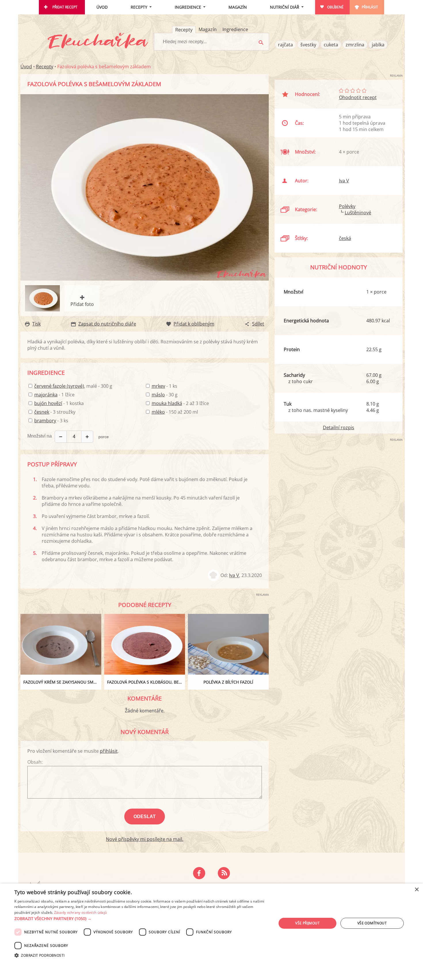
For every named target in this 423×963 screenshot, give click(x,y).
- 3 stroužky (54, 412)
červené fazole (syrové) (59, 386)
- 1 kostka (59, 403)
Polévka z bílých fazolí (228, 682)
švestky (308, 44)
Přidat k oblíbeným (194, 324)
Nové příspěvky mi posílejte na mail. (144, 839)
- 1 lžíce (54, 394)
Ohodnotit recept (358, 97)
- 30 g (165, 394)
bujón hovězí (48, 403)
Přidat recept (64, 7)
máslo (158, 394)
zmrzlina (355, 44)
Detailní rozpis (338, 427)
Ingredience (188, 7)
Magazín (237, 7)
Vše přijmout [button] (307, 923)
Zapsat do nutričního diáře (107, 324)
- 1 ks (164, 386)
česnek (41, 412)
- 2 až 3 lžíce (180, 403)
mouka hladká (167, 403)
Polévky (347, 206)
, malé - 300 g (73, 386)
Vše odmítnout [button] (372, 923)
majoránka (46, 394)
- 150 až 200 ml (175, 412)
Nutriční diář (284, 7)
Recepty (139, 7)
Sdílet (258, 324)
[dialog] (211, 923)
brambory (45, 420)
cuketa (331, 44)
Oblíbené (335, 7)
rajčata (285, 44)
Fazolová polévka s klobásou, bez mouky (146, 682)
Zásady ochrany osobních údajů (80, 912)
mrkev (158, 386)
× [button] (416, 890)
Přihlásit (370, 7)
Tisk (36, 324)
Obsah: (35, 762)
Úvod (102, 7)
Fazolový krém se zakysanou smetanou (62, 682)
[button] (141, 918)
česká (345, 238)
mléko (158, 412)
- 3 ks (51, 420)
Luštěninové (358, 212)
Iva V (234, 575)
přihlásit (109, 751)
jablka (378, 44)
